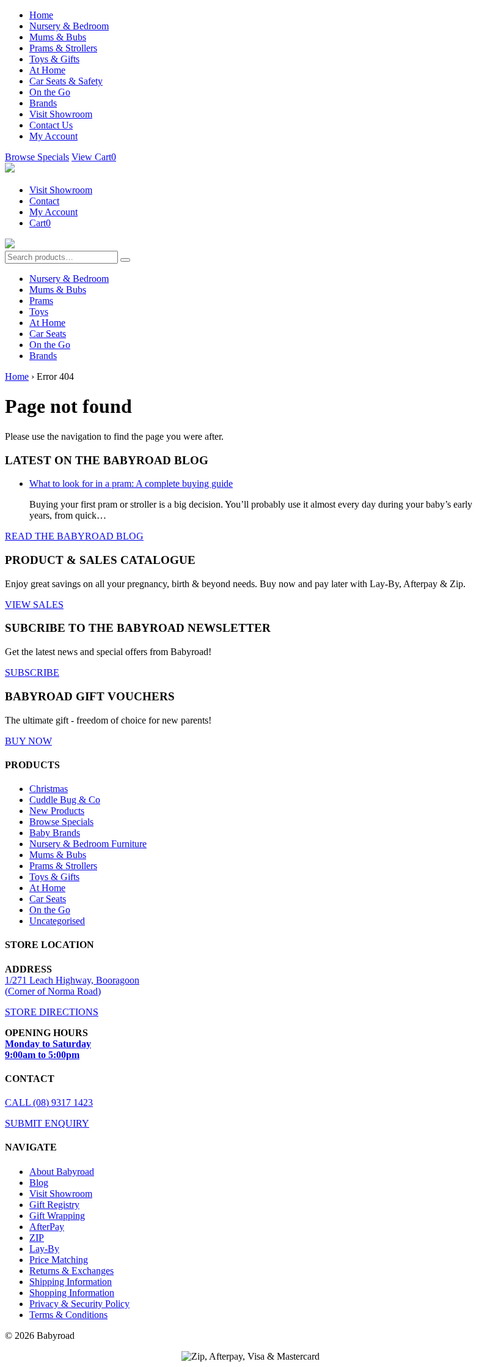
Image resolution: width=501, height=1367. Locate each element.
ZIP (36, 1237)
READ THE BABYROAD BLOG (74, 536)
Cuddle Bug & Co (64, 800)
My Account (53, 136)
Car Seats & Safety (66, 81)
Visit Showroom (60, 114)
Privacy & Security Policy (79, 1303)
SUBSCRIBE (32, 672)
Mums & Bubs (57, 37)
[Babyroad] (10, 169)
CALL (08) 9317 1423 (49, 1102)
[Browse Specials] (10, 245)
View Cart (93, 157)
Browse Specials (37, 157)
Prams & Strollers (63, 48)
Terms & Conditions (68, 1315)
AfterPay (46, 1226)
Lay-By (44, 1248)
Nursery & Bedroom (69, 26)
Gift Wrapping (57, 1215)
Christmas (48, 789)
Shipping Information (70, 1281)
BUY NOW (28, 741)
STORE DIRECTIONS (51, 1012)
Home (41, 15)
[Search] (125, 260)
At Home (47, 70)
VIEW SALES (34, 604)
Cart (40, 223)
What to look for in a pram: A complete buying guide (131, 483)
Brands (43, 103)
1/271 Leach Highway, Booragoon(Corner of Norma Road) (72, 985)
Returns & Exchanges (71, 1270)
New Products (56, 811)
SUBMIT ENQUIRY (47, 1123)
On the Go (49, 92)
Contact (44, 201)
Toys (38, 311)
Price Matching (58, 1259)
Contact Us (51, 125)
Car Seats (47, 333)
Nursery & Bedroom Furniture (88, 844)
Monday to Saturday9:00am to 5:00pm (48, 1049)
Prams (41, 300)
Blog (38, 1182)
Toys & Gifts (54, 59)
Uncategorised (57, 921)
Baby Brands (54, 833)
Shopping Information (71, 1292)
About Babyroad (61, 1171)
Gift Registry (54, 1204)
